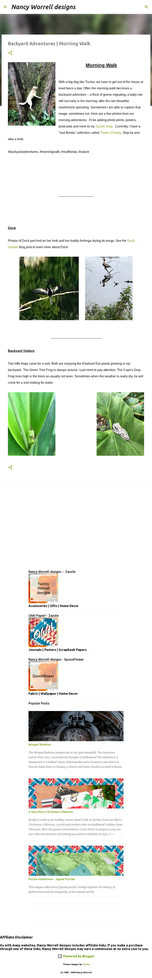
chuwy (86, 964)
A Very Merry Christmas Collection (50, 811)
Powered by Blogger (78, 956)
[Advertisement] (76, 530)
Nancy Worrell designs (43, 6)
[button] (10, 53)
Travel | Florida (110, 132)
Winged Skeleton (39, 744)
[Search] (81, 7)
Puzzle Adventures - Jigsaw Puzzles (51, 879)
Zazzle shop (104, 126)
